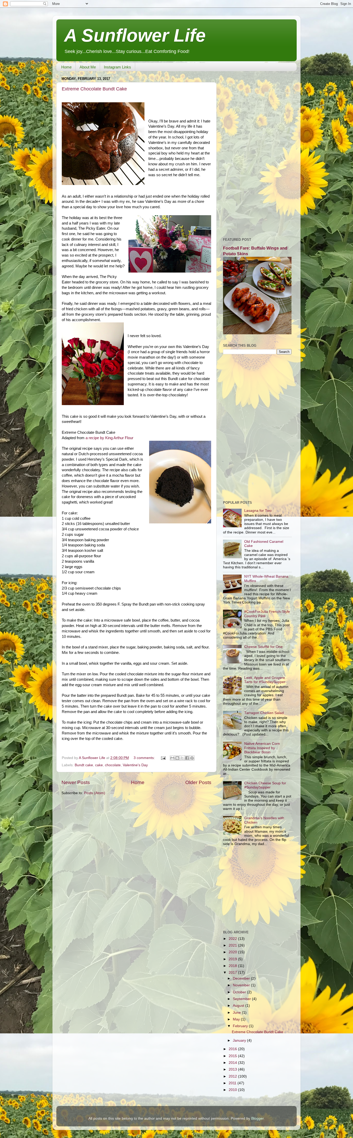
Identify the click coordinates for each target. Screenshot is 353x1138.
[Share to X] (182, 758)
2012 (233, 1076)
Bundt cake (84, 765)
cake (99, 765)
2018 (233, 966)
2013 (233, 1069)
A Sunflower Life (135, 35)
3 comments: (145, 758)
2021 (233, 945)
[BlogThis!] (177, 758)
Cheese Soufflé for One (263, 647)
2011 (233, 1083)
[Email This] (172, 758)
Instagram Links (117, 67)
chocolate (113, 765)
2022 (233, 939)
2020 (233, 952)
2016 (233, 1049)
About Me (88, 67)
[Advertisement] (257, 152)
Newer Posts (76, 782)
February (241, 1026)
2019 (233, 959)
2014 (233, 1063)
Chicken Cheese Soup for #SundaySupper (265, 785)
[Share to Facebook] (187, 758)
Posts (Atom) (94, 793)
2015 (233, 1056)
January (240, 1040)
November (242, 985)
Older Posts (198, 782)
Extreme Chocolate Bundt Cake (94, 88)
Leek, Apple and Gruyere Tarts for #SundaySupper (264, 680)
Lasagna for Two (258, 511)
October (240, 992)
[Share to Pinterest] (192, 758)
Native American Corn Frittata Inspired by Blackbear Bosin (262, 748)
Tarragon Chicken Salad (264, 713)
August (239, 1006)
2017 (233, 972)
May (237, 1019)
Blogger (257, 1118)
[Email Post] (163, 758)
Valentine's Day (135, 765)
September (242, 999)
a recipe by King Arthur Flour (109, 438)
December (242, 978)
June (237, 1013)
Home (66, 67)
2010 (233, 1090)
